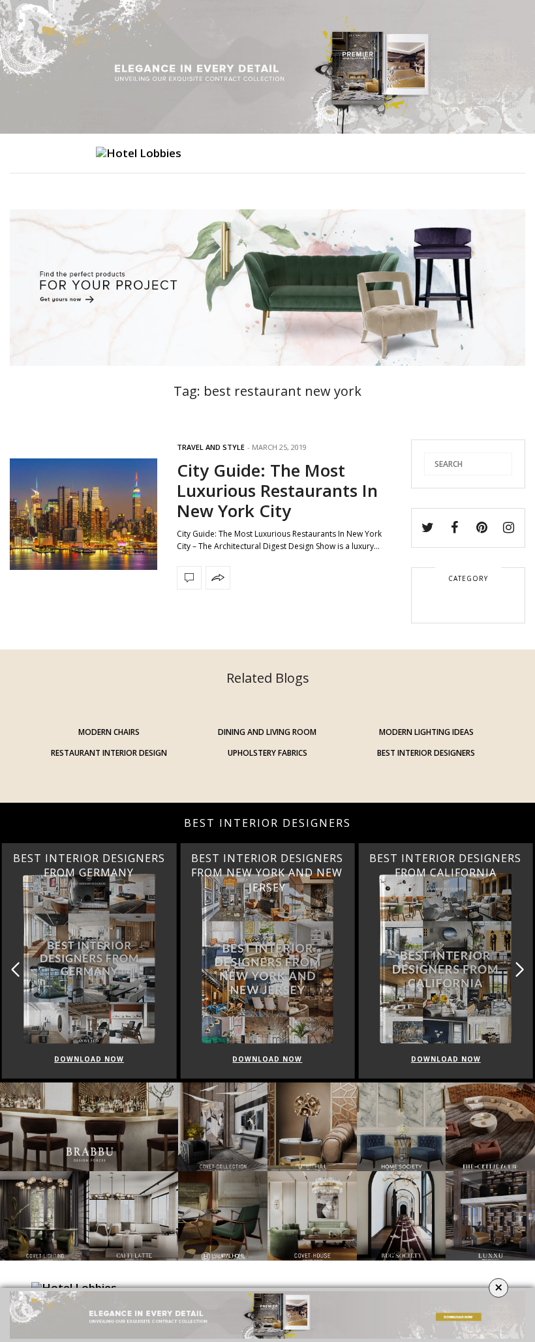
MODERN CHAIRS (109, 732)
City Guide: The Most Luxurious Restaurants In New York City (277, 490)
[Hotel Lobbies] (138, 153)
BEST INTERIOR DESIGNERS (426, 752)
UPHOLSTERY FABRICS (267, 752)
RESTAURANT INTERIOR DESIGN (109, 752)
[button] (519, 969)
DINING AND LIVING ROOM (267, 732)
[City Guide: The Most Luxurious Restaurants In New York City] (83, 514)
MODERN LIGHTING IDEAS (426, 732)
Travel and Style (211, 447)
